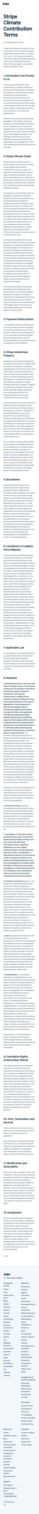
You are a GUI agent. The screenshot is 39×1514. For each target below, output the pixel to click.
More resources (9, 1476)
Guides (6, 1432)
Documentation (27, 1406)
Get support (8, 1485)
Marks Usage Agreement (13, 457)
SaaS (23, 1331)
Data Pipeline (8, 1319)
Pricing (5, 1289)
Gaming (24, 1343)
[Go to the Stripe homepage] (6, 1274)
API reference (26, 1409)
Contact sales (26, 1445)
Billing (5, 1301)
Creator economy (27, 1337)
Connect (6, 1313)
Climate (6, 1310)
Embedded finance (28, 1304)
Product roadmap (27, 1432)
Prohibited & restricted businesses (8, 1456)
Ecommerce (25, 1301)
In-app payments (27, 1316)
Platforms (25, 1328)
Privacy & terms (9, 1450)
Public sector (26, 1369)
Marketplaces (26, 1319)
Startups (24, 1289)
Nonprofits (25, 1360)
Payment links (8, 1348)
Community (7, 1442)
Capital (6, 1304)
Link (4, 1340)
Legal (5, 1256)
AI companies (26, 1334)
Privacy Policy (12, 90)
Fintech (24, 1340)
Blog (5, 1439)
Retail (23, 1372)
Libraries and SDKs (28, 1418)
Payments (7, 1351)
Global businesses (28, 1313)
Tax (4, 1369)
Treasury (6, 1375)
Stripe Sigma (8, 1366)
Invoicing (6, 1334)
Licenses (6, 1461)
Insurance (24, 1351)
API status (25, 1412)
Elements (7, 1322)
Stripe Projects (26, 1421)
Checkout (7, 1307)
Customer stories (10, 1435)
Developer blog (27, 1424)
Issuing (6, 1337)
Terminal (6, 1372)
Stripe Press (25, 1442)
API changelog (26, 1415)
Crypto (6, 1316)
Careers (24, 1435)
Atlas (5, 1292)
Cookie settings (9, 1468)
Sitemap (6, 1465)
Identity (6, 1331)
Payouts (6, 1354)
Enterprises (25, 1286)
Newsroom (25, 1439)
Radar (5, 1358)
